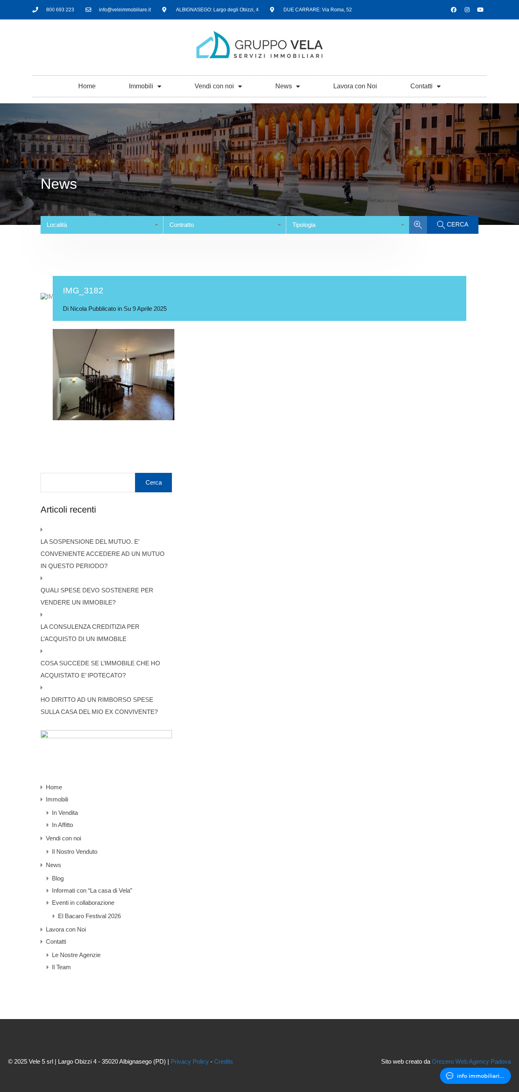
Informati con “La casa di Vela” (92, 890)
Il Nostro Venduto (74, 851)
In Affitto (62, 824)
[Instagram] (467, 9)
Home (87, 86)
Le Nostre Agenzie (76, 954)
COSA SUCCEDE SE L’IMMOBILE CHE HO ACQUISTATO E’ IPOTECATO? (100, 669)
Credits (223, 1061)
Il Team (61, 967)
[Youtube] (480, 9)
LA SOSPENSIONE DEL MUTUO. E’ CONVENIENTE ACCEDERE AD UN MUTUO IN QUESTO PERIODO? (103, 553)
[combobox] (102, 225)
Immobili (141, 86)
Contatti (421, 86)
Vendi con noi (214, 86)
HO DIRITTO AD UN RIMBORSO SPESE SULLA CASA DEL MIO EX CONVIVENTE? (99, 705)
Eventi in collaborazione (83, 902)
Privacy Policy (190, 1061)
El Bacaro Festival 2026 (89, 915)
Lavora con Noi (355, 86)
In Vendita (65, 812)
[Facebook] (453, 9)
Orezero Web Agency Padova (471, 1061)
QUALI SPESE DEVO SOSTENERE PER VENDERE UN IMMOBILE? (97, 596)
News (283, 86)
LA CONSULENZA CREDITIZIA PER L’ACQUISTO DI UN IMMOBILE (90, 632)
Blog (58, 878)
